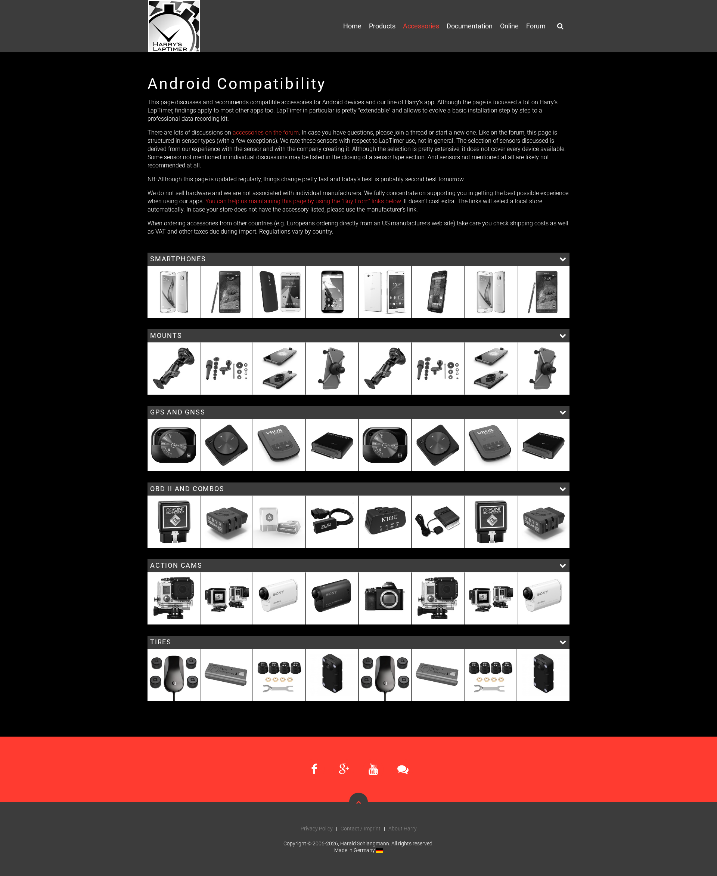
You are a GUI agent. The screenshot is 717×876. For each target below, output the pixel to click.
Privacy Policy (317, 829)
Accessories (421, 26)
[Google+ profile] (343, 769)
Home (352, 26)
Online (509, 26)
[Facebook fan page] (314, 769)
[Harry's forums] (402, 769)
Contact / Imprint (361, 829)
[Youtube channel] (373, 769)
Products (382, 26)
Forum (536, 26)
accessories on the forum (266, 132)
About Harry (402, 829)
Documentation (470, 26)
